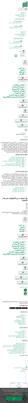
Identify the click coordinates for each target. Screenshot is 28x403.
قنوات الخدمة (21, 334)
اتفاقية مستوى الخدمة (19, 320)
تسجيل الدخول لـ (23, 287)
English (21, 51)
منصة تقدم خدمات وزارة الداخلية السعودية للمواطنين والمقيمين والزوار (14, 302)
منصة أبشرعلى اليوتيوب (19, 190)
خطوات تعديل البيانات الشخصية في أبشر (15, 163)
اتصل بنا (23, 330)
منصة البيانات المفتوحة (19, 347)
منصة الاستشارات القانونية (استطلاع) (16, 350)
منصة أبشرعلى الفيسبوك (19, 188)
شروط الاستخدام (21, 317)
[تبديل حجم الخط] (24, 360)
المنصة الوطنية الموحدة (19, 344)
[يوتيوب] (24, 374)
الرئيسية (23, 12)
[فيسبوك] (24, 378)
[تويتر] (24, 376)
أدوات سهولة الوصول (20, 321)
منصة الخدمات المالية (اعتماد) (17, 351)
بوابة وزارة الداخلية (20, 343)
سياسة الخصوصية (20, 316)
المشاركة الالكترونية (20, 15)
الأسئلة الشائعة (21, 333)
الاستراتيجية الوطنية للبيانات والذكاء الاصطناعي (13, 346)
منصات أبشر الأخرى (20, 18)
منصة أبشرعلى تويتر (20, 187)
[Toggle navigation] (19, 9)
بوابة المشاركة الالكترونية (19, 348)
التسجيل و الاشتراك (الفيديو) (18, 157)
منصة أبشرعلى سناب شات (18, 191)
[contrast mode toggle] (24, 358)
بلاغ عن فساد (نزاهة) (20, 331)
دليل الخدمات (21, 16)
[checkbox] (14, 204)
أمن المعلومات (21, 324)
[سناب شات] (24, 380)
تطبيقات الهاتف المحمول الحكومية (16, 352)
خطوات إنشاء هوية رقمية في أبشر (16, 158)
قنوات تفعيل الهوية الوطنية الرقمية (16, 335)
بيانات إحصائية (21, 322)
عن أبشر (22, 13)
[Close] (26, 215)
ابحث (21, 53)
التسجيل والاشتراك (20, 337)
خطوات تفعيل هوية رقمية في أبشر (16, 159)
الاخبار (23, 318)
